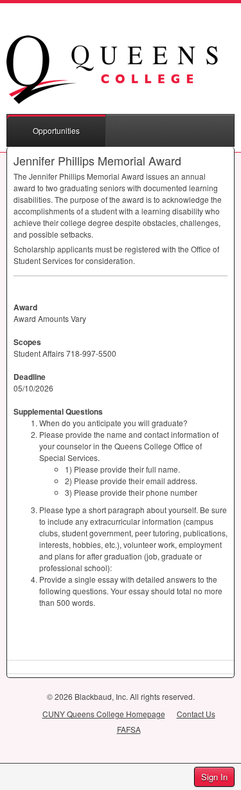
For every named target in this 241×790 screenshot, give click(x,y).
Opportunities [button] (56, 130)
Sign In (214, 777)
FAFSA (129, 729)
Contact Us (196, 713)
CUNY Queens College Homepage (103, 713)
